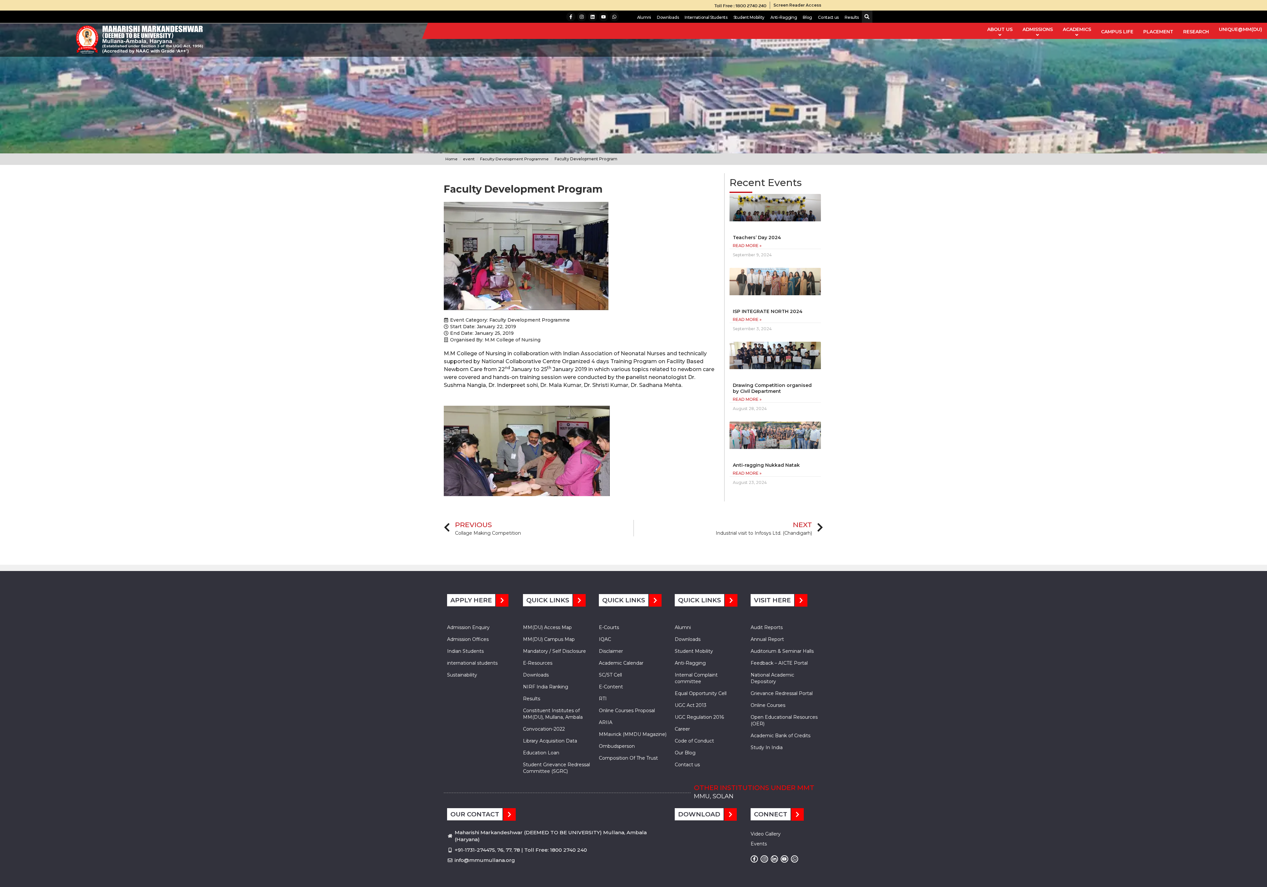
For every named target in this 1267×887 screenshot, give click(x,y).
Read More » (747, 245)
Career (682, 729)
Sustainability (462, 675)
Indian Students (465, 651)
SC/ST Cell (610, 675)
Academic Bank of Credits (780, 736)
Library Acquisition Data (550, 741)
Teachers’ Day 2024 (757, 237)
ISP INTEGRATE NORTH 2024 (767, 311)
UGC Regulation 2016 (699, 717)
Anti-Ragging (783, 17)
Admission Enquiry (468, 627)
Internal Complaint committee (696, 678)
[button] (865, 17)
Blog (807, 17)
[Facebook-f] (570, 16)
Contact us (828, 17)
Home (451, 158)
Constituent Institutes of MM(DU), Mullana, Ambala (553, 714)
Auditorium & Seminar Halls (782, 651)
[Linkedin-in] (774, 859)
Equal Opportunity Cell (701, 693)
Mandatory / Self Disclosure (554, 651)
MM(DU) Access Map (547, 627)
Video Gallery (766, 834)
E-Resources (537, 663)
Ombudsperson (617, 746)
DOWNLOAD (699, 814)
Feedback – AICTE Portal (779, 663)
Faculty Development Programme (529, 320)
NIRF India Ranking (545, 687)
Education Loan (541, 753)
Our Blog (685, 753)
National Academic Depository (772, 678)
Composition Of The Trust (628, 758)
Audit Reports (767, 627)
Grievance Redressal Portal (782, 693)
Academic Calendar (621, 663)
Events (759, 844)
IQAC (605, 639)
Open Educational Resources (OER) (784, 720)
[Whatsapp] (614, 16)
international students (472, 663)
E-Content (611, 687)
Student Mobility (748, 17)
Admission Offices (468, 639)
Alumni (644, 17)
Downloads (668, 17)
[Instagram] (581, 16)
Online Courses (768, 705)
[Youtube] (603, 16)
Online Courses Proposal (627, 710)
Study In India (767, 747)
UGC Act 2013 (690, 705)
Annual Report (767, 639)
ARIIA (605, 722)
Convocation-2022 (544, 729)
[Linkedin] (592, 16)
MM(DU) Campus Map (549, 639)
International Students (706, 17)
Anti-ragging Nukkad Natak (766, 465)
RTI (603, 699)
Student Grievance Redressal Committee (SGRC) (556, 768)
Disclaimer (611, 651)
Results (852, 17)
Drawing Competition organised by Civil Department (772, 388)
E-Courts (609, 627)
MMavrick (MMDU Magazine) (632, 734)
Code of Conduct (694, 741)
